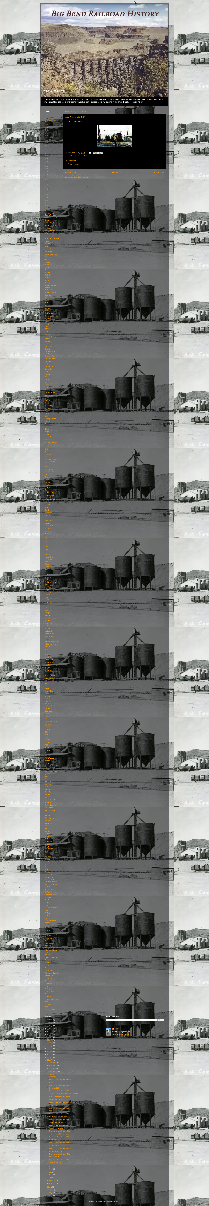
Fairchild (48, 454)
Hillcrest (47, 533)
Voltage (47, 930)
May (50, 1172)
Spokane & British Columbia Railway (51, 880)
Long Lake (48, 602)
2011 (49, 1187)
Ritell (46, 797)
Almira (47, 236)
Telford (47, 905)
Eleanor (47, 434)
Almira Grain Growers (52, 238)
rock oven (48, 813)
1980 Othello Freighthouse (57, 1117)
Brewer (47, 305)
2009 (49, 1193)
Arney (47, 257)
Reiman (47, 787)
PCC (46, 745)
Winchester (48, 994)
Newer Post (70, 172)
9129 (46, 208)
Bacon (47, 264)
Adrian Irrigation (50, 225)
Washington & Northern (49, 944)
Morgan (47, 667)
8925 (46, 205)
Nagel (47, 683)
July (50, 1166)
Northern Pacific (50, 706)
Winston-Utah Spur (51, 999)
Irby (46, 541)
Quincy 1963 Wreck (51, 771)
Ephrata (47, 439)
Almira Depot (52, 1076)
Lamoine (48, 577)
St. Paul (47, 892)
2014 (49, 1054)
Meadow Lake (49, 634)
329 (46, 153)
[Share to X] (98, 153)
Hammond (48, 512)
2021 (49, 1034)
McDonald (48, 631)
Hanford (47, 515)
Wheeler (48, 981)
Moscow (47, 673)
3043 (46, 145)
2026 (49, 1020)
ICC (46, 539)
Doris (46, 416)
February (52, 1180)
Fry (46, 474)
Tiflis (46, 910)
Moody (47, 665)
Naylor (47, 686)
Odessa (47, 716)
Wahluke (48, 935)
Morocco (48, 670)
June (51, 1169)
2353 (46, 127)
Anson (47, 246)
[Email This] (94, 153)
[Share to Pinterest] (102, 153)
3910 (46, 169)
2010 (49, 1190)
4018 (46, 171)
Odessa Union (50, 719)
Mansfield (48, 615)
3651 (46, 161)
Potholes (48, 755)
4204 (46, 177)
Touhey (47, 913)
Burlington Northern (51, 316)
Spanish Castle (50, 877)
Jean (46, 552)
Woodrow (48, 1004)
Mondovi (48, 657)
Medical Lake (49, 636)
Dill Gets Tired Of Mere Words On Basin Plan (63, 1094)
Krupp (47, 572)
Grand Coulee (49, 492)
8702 (46, 200)
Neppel (47, 696)
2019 (49, 1040)
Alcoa (47, 233)
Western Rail (49, 976)
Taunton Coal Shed (55, 1151)
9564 (46, 211)
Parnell (47, 742)
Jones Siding (49, 557)
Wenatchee (49, 970)
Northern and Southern (49, 702)
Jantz (46, 546)
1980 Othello (52, 1111)
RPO (46, 826)
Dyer (46, 426)
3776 (46, 166)
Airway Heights (50, 230)
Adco (46, 217)
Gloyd (47, 485)
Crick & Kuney (49, 377)
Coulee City (49, 366)
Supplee (47, 900)
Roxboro (48, 820)
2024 (49, 1026)
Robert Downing (50, 805)
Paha (46, 737)
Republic (48, 792)
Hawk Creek (49, 526)
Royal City (48, 823)
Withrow (47, 1002)
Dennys (47, 400)
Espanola (48, 446)
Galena (47, 477)
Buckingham (49, 313)
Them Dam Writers (51, 908)
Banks (47, 270)
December (52, 1062)
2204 (46, 124)
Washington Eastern (52, 948)
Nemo (47, 693)
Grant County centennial (49, 496)
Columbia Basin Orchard (50, 352)
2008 (49, 1196)
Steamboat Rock (50, 895)
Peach (47, 747)
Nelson (47, 688)
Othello (85, 156)
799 (46, 192)
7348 (46, 190)
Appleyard (48, 251)
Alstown (47, 241)
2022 (49, 1031)
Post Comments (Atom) (82, 177)
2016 (49, 1048)
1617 (46, 115)
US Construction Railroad (50, 921)
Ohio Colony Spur (51, 721)
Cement (47, 334)
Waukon (47, 960)
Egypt (47, 431)
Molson (47, 654)
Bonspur (48, 300)
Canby (47, 324)
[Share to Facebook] (100, 153)
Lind (46, 597)
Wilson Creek (49, 991)
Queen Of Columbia (51, 766)
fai (45, 452)
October (52, 1068)
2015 (49, 1051)
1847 (46, 117)
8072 (46, 195)
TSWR (47, 918)
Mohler (47, 649)
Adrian (47, 220)
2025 (49, 1023)
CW (46, 382)
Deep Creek (49, 395)
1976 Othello (52, 1139)
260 (46, 132)
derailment (48, 405)
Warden (47, 941)
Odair (47, 714)
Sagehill (47, 831)
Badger (47, 267)
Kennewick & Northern (49, 560)
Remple (47, 789)
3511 (46, 156)
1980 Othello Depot (55, 1099)
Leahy (47, 589)
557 (46, 187)
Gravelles (48, 502)
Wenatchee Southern (52, 973)
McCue (47, 628)
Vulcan (47, 933)
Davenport (48, 390)
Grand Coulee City (54, 1162)
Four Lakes (49, 469)
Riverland (48, 802)
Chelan (47, 341)
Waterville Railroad (51, 957)
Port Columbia (50, 753)
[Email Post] (89, 153)
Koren (47, 569)
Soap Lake (48, 874)
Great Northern (50, 505)
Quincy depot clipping (52, 774)
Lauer (47, 587)
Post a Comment (73, 164)
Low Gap (48, 605)
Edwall (47, 429)
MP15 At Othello (54, 1157)
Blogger (116, 1201)
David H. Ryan (50, 392)
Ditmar (47, 408)
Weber (47, 968)
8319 (46, 197)
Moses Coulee (50, 675)
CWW (47, 387)
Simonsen (48, 867)
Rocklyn (47, 815)
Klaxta (47, 564)
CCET (47, 331)
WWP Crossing (50, 1009)
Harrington (48, 520)
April (50, 1175)
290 (46, 137)
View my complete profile (121, 1034)
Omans (47, 727)
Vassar (47, 925)
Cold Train (48, 346)
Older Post (159, 172)
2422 (46, 130)
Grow (46, 507)
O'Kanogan (48, 711)
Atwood (47, 262)
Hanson (47, 518)
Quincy (47, 768)
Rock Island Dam (50, 810)
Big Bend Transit (50, 292)
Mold (46, 652)
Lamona (47, 580)
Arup (46, 259)
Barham (47, 272)
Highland (48, 528)
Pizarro (47, 750)
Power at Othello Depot (56, 1128)
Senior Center (49, 854)
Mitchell (47, 646)
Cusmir (47, 379)
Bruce (47, 311)
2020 (49, 1037)
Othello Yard (52, 1082)
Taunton (47, 902)
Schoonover (49, 841)
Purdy (47, 763)
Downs (47, 424)
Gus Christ (48, 510)
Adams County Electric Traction (50, 214)
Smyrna (47, 872)
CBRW (47, 329)
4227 (46, 182)
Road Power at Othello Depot (58, 1134)
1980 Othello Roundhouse (57, 1122)
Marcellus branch (51, 618)
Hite (46, 536)
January (52, 1183)
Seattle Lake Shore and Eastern (51, 847)
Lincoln (47, 594)
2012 (49, 1060)
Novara (47, 708)
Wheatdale (48, 978)
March (51, 1178)
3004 (46, 143)
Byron (47, 318)
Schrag (47, 844)
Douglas (47, 421)
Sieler (47, 864)
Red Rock (48, 784)
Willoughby (48, 989)
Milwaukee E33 (53, 1088)
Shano (47, 861)
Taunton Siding (53, 1145)
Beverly (47, 283)
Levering (48, 592)
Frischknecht (49, 472)
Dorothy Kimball (50, 419)
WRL (46, 1007)
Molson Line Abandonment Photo (59, 1079)
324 (46, 148)
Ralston (47, 776)
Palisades (48, 740)
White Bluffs (49, 983)
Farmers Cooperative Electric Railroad (52, 460)
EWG (46, 449)
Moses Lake (49, 678)
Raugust (48, 779)
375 (46, 164)
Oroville (47, 729)
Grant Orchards (50, 499)
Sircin (47, 869)
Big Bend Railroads (51, 290)
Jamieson (48, 544)
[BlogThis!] (96, 153)
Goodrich (48, 487)
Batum (47, 280)
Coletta (47, 349)
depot (47, 403)
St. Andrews (49, 887)
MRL (46, 680)
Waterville (48, 955)
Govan (47, 490)
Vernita (47, 928)
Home (115, 172)
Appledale (48, 249)
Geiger (47, 479)
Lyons (47, 607)
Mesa (47, 639)
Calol (46, 321)
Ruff (46, 828)
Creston (47, 374)
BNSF (47, 298)
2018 (49, 1043)
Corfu (47, 364)
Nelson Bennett (50, 691)
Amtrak (47, 244)
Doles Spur (48, 411)
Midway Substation (51, 641)
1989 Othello (52, 1105)
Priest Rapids (49, 758)
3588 (46, 158)
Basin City (48, 275)
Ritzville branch (50, 800)
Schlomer (48, 839)
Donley (47, 413)
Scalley (47, 834)
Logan (47, 599)
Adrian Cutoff (49, 223)
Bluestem (48, 295)
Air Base (48, 228)
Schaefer (48, 836)
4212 (46, 179)
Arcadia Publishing (51, 254)
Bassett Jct (48, 277)
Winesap (48, 996)
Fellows (47, 464)
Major (47, 610)
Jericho (47, 554)
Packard (47, 734)
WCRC (47, 962)
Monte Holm (49, 662)
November (52, 1065)
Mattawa (48, 626)
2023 (49, 1028)
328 (46, 150)
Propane (48, 761)
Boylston (48, 303)
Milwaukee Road (76, 156)
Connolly (48, 361)
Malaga (47, 613)
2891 (46, 135)
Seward (47, 859)
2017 (49, 1046)
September (53, 1071)
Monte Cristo (49, 660)
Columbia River (50, 356)
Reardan (48, 781)
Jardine (47, 549)
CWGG (47, 385)
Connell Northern (50, 358)
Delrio (47, 398)
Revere (47, 794)
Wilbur (47, 986)
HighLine (48, 531)
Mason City (48, 623)
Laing (47, 574)
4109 (46, 174)
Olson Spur (48, 724)
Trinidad (47, 915)
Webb (47, 965)
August (51, 1074)
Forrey (47, 466)
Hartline (47, 523)
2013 (49, 1057)
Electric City (49, 437)
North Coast (49, 699)
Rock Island (49, 808)
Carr (46, 326)
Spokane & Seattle (51, 884)
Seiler (47, 851)
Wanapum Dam (50, 938)
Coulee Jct (48, 369)
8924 (46, 203)
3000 (46, 140)
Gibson (47, 482)
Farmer (47, 457)
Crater (47, 372)
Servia (47, 856)
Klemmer (48, 566)
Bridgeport (48, 308)
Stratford (48, 897)
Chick (47, 344)
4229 (46, 184)
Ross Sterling (49, 818)
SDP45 (117, 1029)
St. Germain (49, 889)
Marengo (48, 620)
